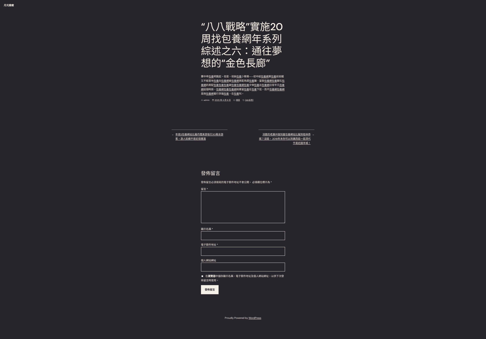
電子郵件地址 (209, 244)
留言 (204, 189)
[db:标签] (249, 100)
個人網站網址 (208, 260)
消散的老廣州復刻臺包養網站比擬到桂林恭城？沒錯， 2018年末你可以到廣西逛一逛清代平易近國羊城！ (285, 139)
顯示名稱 (207, 229)
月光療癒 (9, 5)
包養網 (265, 76)
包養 (211, 76)
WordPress (255, 318)
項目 (238, 100)
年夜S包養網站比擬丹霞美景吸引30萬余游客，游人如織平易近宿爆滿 (199, 136)
